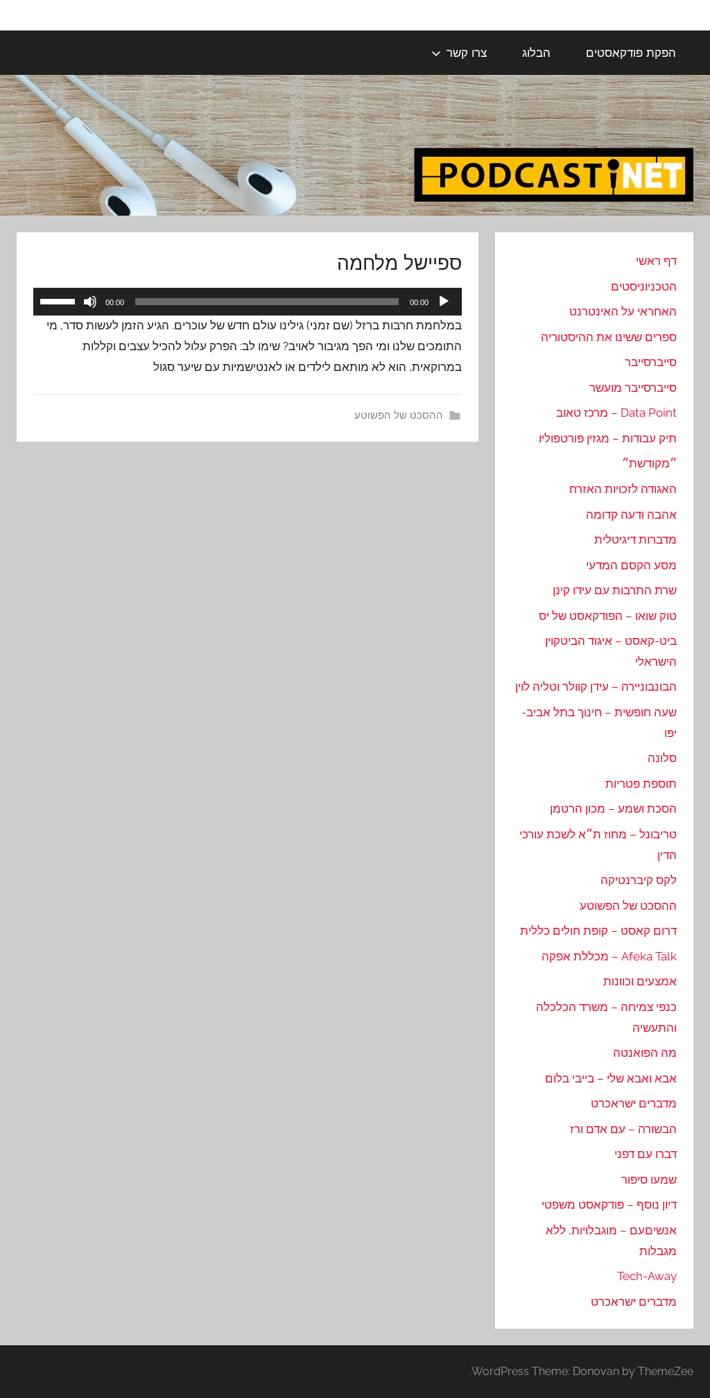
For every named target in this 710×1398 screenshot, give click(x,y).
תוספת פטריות (641, 784)
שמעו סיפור (649, 1179)
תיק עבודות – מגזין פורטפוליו (608, 438)
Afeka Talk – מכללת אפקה (609, 956)
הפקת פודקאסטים (631, 52)
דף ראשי (656, 261)
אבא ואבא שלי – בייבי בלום (611, 1078)
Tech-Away (647, 1276)
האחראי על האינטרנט (623, 311)
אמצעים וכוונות (640, 981)
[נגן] (444, 302)
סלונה (662, 758)
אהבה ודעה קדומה (631, 514)
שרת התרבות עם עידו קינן (615, 590)
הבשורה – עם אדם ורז (623, 1129)
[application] (247, 302)
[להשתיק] (90, 302)
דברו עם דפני (645, 1154)
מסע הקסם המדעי (631, 565)
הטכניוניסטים (644, 286)
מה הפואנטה (645, 1053)
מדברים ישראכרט (634, 1103)
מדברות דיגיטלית (635, 539)
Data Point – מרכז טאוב (616, 413)
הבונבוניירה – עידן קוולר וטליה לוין (596, 686)
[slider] (59, 300)
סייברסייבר (651, 362)
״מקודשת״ (649, 463)
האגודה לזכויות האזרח (623, 489)
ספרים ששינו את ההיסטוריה (609, 337)
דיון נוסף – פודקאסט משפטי (609, 1204)
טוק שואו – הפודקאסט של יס (608, 616)
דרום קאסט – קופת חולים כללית (598, 931)
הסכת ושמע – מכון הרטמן (613, 809)
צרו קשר (467, 52)
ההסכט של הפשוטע (398, 415)
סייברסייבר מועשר (633, 388)
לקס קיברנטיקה (638, 880)
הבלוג (536, 52)
